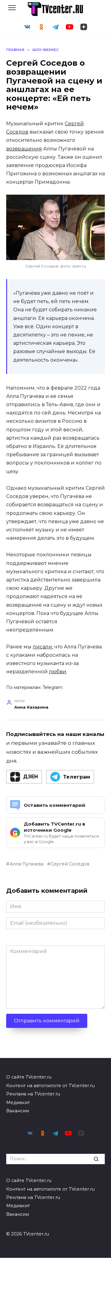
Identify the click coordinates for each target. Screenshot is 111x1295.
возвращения (24, 149)
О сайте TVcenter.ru (28, 1077)
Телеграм (76, 777)
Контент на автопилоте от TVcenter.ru (50, 1085)
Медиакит (18, 1102)
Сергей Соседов (70, 864)
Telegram (53, 687)
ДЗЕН (30, 777)
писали (42, 647)
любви (57, 672)
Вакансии (17, 1111)
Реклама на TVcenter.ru (33, 1094)
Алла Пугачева (26, 864)
